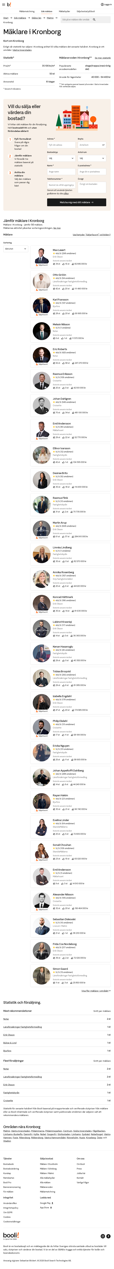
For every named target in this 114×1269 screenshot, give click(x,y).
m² (103, 145)
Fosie (15, 1137)
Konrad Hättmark (63, 597)
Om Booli (81, 1164)
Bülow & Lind (9, 1042)
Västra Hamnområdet (55, 1137)
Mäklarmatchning (26, 11)
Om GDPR (7, 1212)
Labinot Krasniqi (62, 621)
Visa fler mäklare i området (94, 990)
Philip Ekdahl (60, 721)
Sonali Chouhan (62, 845)
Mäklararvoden (46, 1187)
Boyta (80, 139)
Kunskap (7, 1173)
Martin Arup (60, 522)
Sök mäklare (46, 11)
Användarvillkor (10, 1203)
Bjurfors (7, 1050)
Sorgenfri (51, 1134)
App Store (44, 1207)
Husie (82, 1137)
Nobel (43, 1134)
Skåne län (36, 17)
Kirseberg (91, 1137)
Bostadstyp (52, 152)
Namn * (50, 165)
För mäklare (8, 1191)
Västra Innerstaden (22, 50)
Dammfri (28, 1134)
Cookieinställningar (11, 1221)
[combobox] (76, 19)
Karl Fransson (61, 299)
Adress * (51, 139)
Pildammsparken (53, 1130)
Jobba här (81, 1173)
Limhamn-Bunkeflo (13, 1134)
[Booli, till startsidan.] (9, 4)
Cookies (7, 1217)
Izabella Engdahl (62, 696)
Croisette (8, 1100)
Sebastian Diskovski (64, 919)
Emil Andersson (62, 423)
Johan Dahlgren (62, 398)
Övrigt (81, 179)
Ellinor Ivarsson (61, 448)
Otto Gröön (59, 274)
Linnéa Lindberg (62, 547)
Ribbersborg (37, 1137)
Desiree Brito (60, 473)
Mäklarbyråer (64, 11)
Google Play (45, 1203)
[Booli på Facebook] (108, 1236)
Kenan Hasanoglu (63, 646)
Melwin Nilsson (61, 324)
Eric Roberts (60, 349)
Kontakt (80, 1178)
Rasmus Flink (60, 497)
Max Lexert (59, 250)
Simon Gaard (60, 968)
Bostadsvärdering (11, 1168)
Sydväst (86, 1134)
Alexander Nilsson (63, 894)
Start (5, 17)
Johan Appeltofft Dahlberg (68, 770)
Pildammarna (37, 1130)
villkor (66, 193)
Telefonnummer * (54, 179)
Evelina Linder (61, 820)
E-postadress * (84, 165)
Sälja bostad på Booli (86, 11)
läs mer (56, 228)
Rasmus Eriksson (62, 374)
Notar (6, 1019)
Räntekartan (8, 1178)
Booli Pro (7, 1182)
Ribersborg (24, 1137)
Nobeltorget (97, 1134)
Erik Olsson (9, 1034)
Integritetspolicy (10, 1208)
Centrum (67, 1130)
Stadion (7, 1140)
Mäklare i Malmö (47, 1173)
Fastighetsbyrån (11, 1092)
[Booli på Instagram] (103, 1236)
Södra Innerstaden (82, 1130)
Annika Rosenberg (63, 572)
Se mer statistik (103, 57)
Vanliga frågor (83, 1182)
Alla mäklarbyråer (47, 1178)
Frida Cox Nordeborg (65, 944)
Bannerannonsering (12, 1187)
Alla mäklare (45, 1182)
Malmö (50, 17)
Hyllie (36, 1134)
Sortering (7, 242)
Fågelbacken (99, 1130)
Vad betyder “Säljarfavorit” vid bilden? (92, 234)
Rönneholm (72, 1137)
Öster (100, 1137)
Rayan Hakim (60, 795)
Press (79, 1168)
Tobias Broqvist (62, 671)
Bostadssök (8, 1164)
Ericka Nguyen (61, 745)
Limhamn (76, 1134)
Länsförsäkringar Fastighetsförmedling (22, 1026)
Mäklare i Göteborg (48, 1168)
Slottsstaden (64, 1134)
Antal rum (82, 152)
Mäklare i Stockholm (49, 1164)
